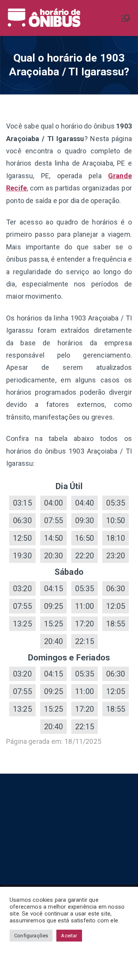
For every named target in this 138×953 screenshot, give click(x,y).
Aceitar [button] (69, 935)
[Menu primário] (126, 18)
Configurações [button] (31, 935)
